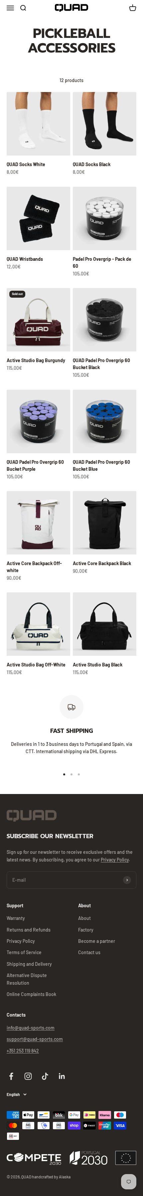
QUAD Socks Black (91, 164)
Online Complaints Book (31, 994)
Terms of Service (24, 952)
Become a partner (96, 941)
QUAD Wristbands (25, 259)
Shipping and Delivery (29, 964)
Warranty (16, 918)
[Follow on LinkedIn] (62, 1076)
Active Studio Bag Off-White (36, 664)
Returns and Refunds (29, 930)
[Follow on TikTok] (45, 1076)
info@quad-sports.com (31, 1028)
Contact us (89, 952)
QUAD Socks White (26, 164)
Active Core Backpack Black (102, 563)
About (84, 918)
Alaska (65, 1176)
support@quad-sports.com (35, 1039)
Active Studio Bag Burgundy (36, 360)
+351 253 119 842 (23, 1050)
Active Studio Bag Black (97, 664)
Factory (85, 930)
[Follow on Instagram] (28, 1076)
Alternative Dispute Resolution (27, 978)
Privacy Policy (115, 859)
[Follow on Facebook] (11, 1076)
